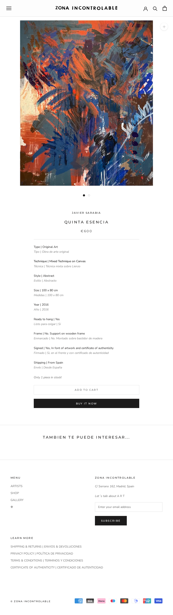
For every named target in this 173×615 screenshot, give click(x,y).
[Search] (155, 8)
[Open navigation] (8, 8)
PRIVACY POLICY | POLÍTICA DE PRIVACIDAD (42, 554)
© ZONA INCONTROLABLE (31, 601)
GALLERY (17, 500)
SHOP (15, 493)
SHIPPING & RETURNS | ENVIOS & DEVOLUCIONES (46, 547)
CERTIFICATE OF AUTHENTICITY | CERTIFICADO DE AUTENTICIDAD (57, 567)
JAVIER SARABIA (86, 212)
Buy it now (86, 403)
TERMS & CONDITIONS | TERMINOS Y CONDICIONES (47, 561)
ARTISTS (17, 486)
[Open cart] (165, 8)
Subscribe (111, 520)
